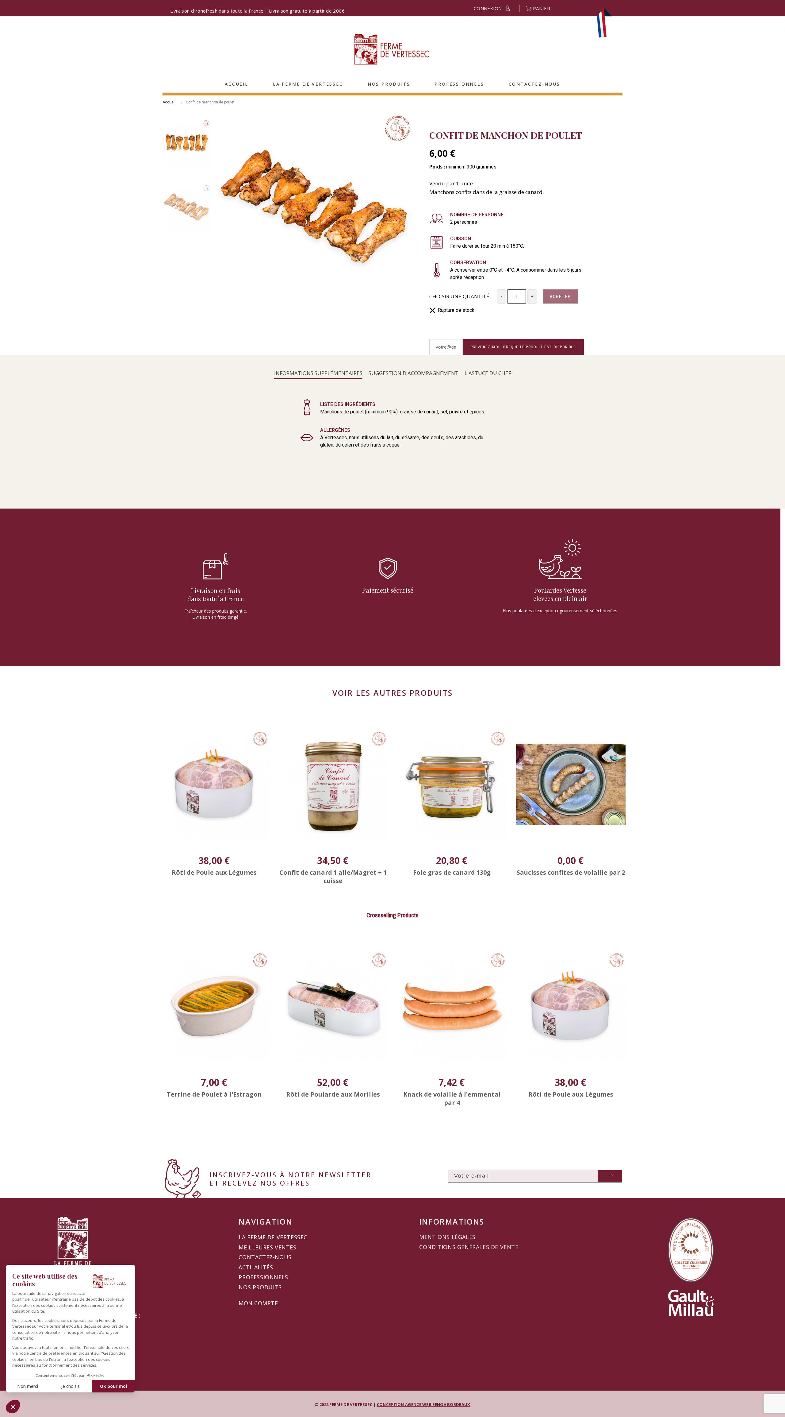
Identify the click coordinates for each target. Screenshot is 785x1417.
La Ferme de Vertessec (273, 1237)
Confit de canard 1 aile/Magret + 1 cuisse (333, 876)
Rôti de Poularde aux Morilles (214, 1094)
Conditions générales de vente (468, 1247)
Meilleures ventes (267, 1247)
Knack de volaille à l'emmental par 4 (333, 1098)
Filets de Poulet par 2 (571, 1094)
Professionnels (263, 1277)
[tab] (318, 373)
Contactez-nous (265, 1257)
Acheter (560, 296)
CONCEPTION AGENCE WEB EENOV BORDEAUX (423, 1404)
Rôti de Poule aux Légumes (214, 872)
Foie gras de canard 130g (452, 872)
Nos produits (260, 1287)
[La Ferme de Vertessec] (392, 50)
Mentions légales (447, 1237)
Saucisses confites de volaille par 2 (571, 872)
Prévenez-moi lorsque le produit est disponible (523, 347)
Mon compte (258, 1303)
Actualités (256, 1267)
